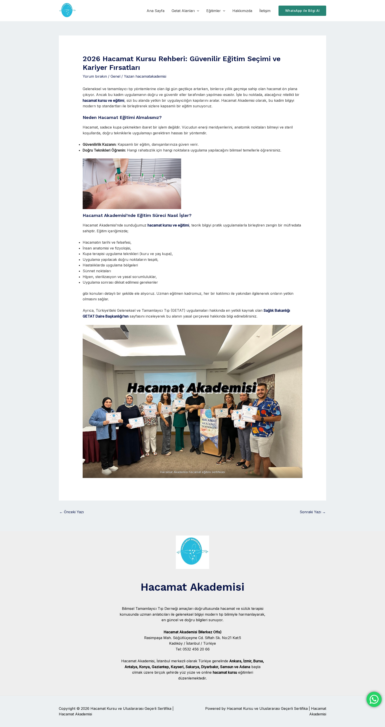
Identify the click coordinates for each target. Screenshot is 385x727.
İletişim (264, 10)
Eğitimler (213, 10)
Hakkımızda (242, 10)
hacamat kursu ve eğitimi (103, 100)
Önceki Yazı (71, 512)
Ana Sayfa (155, 10)
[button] (197, 11)
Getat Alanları (183, 10)
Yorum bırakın (95, 76)
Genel (115, 76)
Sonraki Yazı (313, 512)
